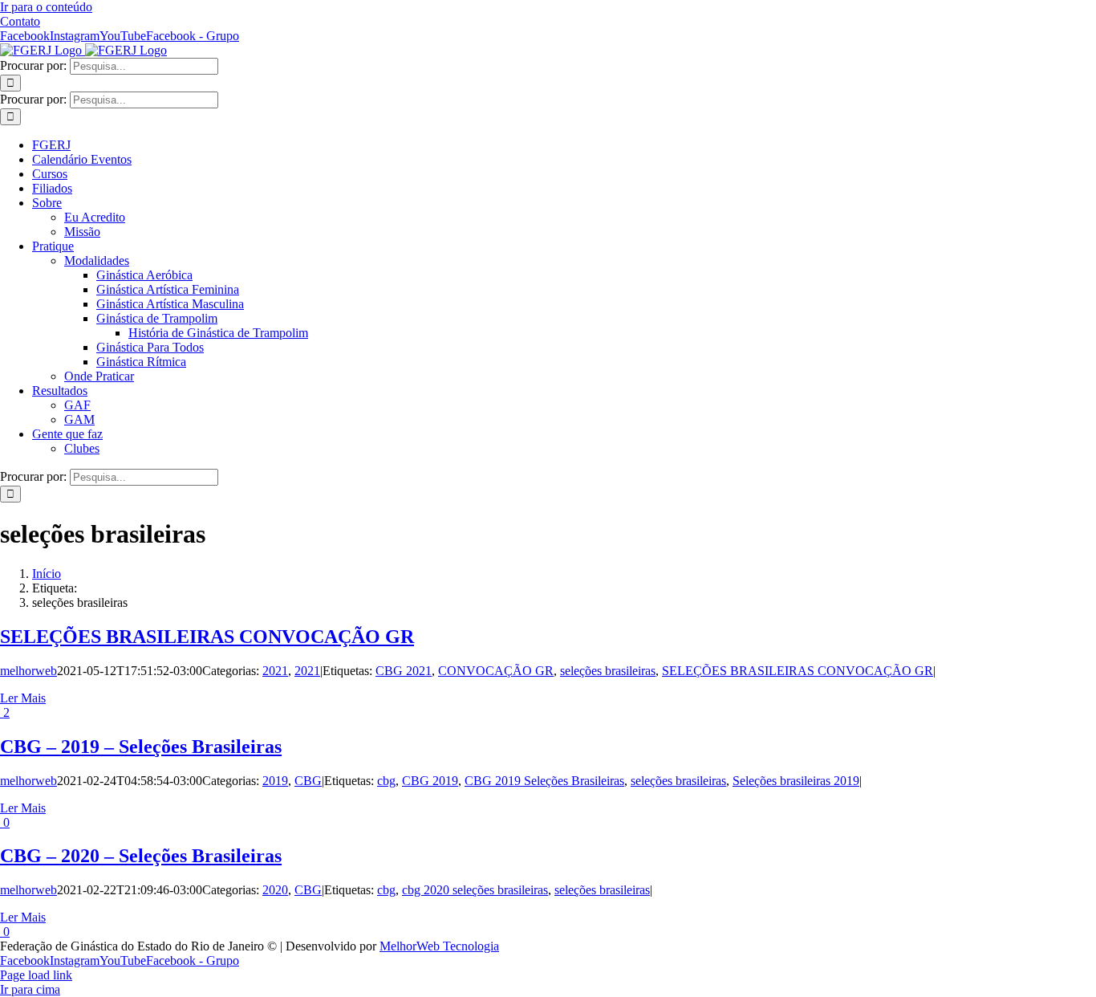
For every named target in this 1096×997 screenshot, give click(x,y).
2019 (275, 780)
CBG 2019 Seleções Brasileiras (544, 780)
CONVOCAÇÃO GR (496, 671)
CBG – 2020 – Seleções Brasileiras (141, 855)
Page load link (36, 975)
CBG (308, 780)
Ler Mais (23, 698)
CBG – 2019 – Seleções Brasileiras (141, 746)
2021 (275, 671)
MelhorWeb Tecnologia (439, 946)
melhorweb (28, 671)
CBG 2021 (403, 671)
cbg (386, 780)
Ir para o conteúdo (46, 7)
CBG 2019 (430, 780)
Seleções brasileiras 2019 (796, 780)
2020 (275, 890)
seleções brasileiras (608, 671)
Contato (20, 21)
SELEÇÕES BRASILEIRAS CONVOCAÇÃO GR (207, 636)
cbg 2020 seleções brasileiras (475, 890)
